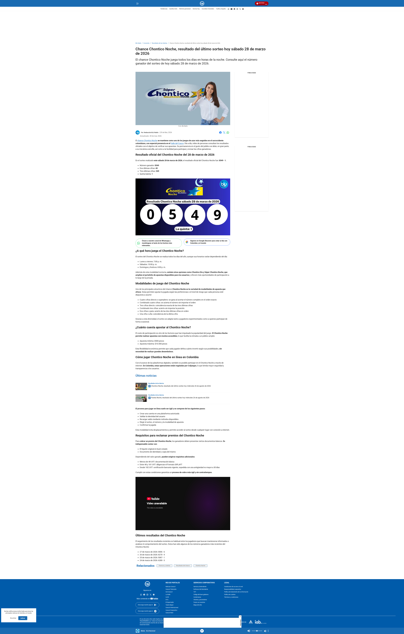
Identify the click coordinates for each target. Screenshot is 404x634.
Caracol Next (169, 612)
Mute (249, 631)
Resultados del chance (183, 565)
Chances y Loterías (164, 565)
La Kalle (168, 594)
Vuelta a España (221, 9)
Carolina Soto (173, 9)
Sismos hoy (196, 9)
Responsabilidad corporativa (232, 589)
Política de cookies (229, 594)
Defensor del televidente (200, 589)
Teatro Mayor (169, 605)
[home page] (202, 3)
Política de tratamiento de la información (236, 592)
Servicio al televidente (199, 586)
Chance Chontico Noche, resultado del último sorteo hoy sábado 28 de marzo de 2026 (195, 43)
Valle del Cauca (177, 143)
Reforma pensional (185, 9)
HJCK (167, 597)
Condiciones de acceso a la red (233, 586)
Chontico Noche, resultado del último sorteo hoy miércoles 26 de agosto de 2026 (181, 386)
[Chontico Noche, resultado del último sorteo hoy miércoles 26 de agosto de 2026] (141, 386)
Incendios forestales (208, 9)
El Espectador (170, 602)
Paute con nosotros (199, 602)
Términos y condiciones (231, 597)
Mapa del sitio (197, 605)
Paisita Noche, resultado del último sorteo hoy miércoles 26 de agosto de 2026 (180, 398)
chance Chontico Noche (147, 140)
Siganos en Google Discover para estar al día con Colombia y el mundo (208, 242)
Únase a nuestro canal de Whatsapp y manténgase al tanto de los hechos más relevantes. (157, 243)
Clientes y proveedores (200, 599)
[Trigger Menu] (137, 3)
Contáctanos (197, 597)
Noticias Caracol (170, 586)
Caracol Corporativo (171, 610)
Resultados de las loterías (159, 43)
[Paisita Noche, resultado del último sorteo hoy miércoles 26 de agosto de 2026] (141, 398)
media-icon (202, 631)
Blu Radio (138, 43)
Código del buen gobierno (200, 594)
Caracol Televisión (171, 589)
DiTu (167, 599)
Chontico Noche (200, 565)
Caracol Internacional (172, 607)
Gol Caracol (169, 592)
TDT (194, 592)
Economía (146, 43)
